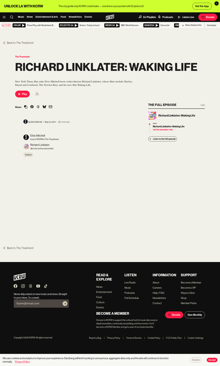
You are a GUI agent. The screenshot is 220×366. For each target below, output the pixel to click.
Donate (210, 17)
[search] (12, 17)
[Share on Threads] (38, 107)
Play (24, 94)
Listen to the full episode (164, 139)
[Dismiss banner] (216, 3)
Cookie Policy (152, 338)
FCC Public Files (172, 338)
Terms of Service (132, 338)
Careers (157, 287)
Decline (196, 360)
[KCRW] (20, 279)
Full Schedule (131, 298)
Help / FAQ (158, 292)
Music (21, 16)
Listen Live (188, 17)
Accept (212, 360)
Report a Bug (95, 338)
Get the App (202, 6)
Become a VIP (188, 287)
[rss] (37, 94)
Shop (183, 298)
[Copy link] (26, 107)
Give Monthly (195, 314)
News (30, 16)
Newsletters (75, 16)
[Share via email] (50, 107)
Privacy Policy (112, 338)
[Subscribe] (65, 303)
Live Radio (130, 282)
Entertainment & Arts (47, 16)
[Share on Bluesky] (44, 107)
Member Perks (188, 303)
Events (88, 16)
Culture (28, 155)
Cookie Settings (196, 338)
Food (63, 16)
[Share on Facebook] (32, 107)
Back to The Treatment (20, 42)
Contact (157, 303)
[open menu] (5, 17)
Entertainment (104, 292)
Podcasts (167, 17)
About (156, 282)
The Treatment (22, 56)
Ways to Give (188, 292)
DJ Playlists (149, 17)
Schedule (211, 25)
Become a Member (191, 282)
